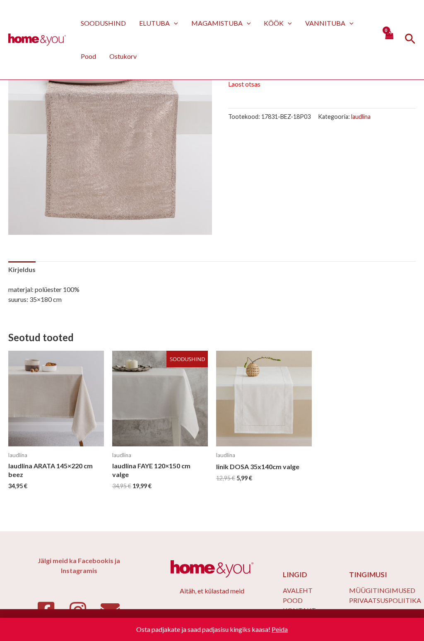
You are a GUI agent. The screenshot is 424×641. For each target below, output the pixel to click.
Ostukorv (123, 56)
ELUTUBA (154, 23)
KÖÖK (274, 23)
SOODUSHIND (103, 23)
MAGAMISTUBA (217, 23)
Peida (280, 629)
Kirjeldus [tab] (22, 269)
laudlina (361, 116)
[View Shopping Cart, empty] (388, 39)
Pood (88, 56)
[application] (174, 23)
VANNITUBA (325, 23)
